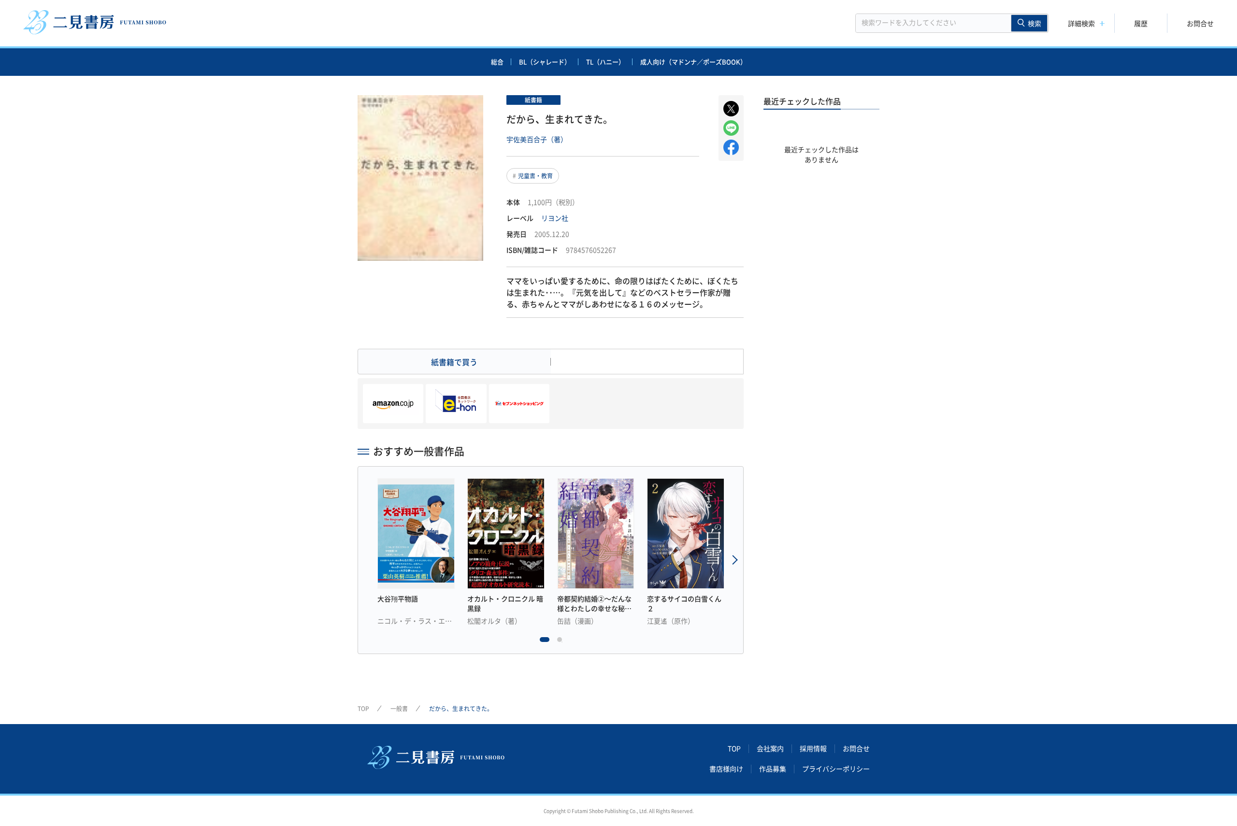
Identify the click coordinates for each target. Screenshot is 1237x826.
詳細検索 (1081, 23)
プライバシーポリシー (836, 769)
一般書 (399, 708)
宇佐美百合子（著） (536, 139)
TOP (363, 708)
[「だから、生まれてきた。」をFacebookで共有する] (731, 147)
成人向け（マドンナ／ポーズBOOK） (693, 61)
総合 (497, 61)
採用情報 (813, 748)
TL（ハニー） (605, 61)
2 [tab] (562, 642)
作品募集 (772, 769)
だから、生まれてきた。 (461, 708)
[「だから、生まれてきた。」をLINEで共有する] (731, 128)
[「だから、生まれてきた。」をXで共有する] (731, 108)
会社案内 (770, 748)
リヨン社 (554, 218)
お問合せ (1200, 23)
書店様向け (726, 769)
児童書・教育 (535, 175)
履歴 (1141, 23)
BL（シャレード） (545, 61)
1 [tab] (544, 642)
